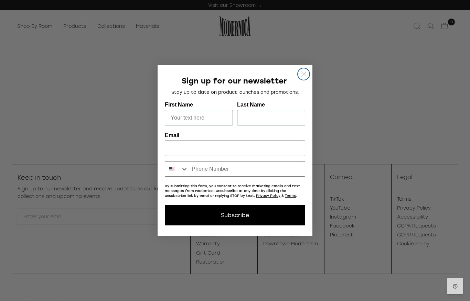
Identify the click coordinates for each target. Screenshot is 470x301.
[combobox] (176, 168)
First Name (179, 105)
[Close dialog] (304, 74)
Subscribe (235, 215)
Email (172, 135)
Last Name (251, 105)
